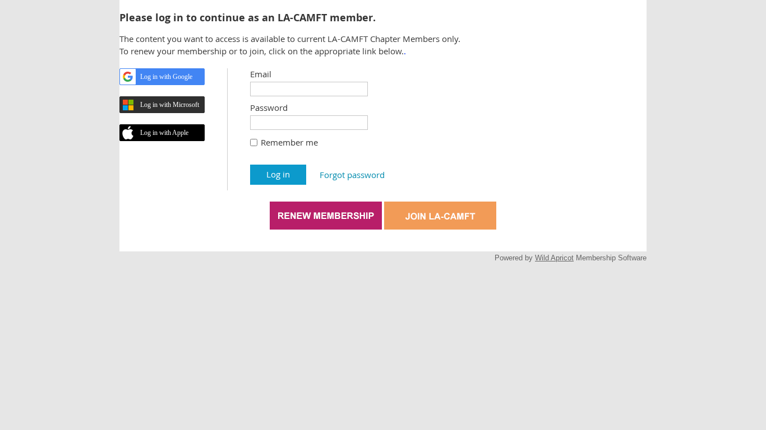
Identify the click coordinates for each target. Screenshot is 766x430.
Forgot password (352, 174)
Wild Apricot (554, 258)
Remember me (289, 142)
